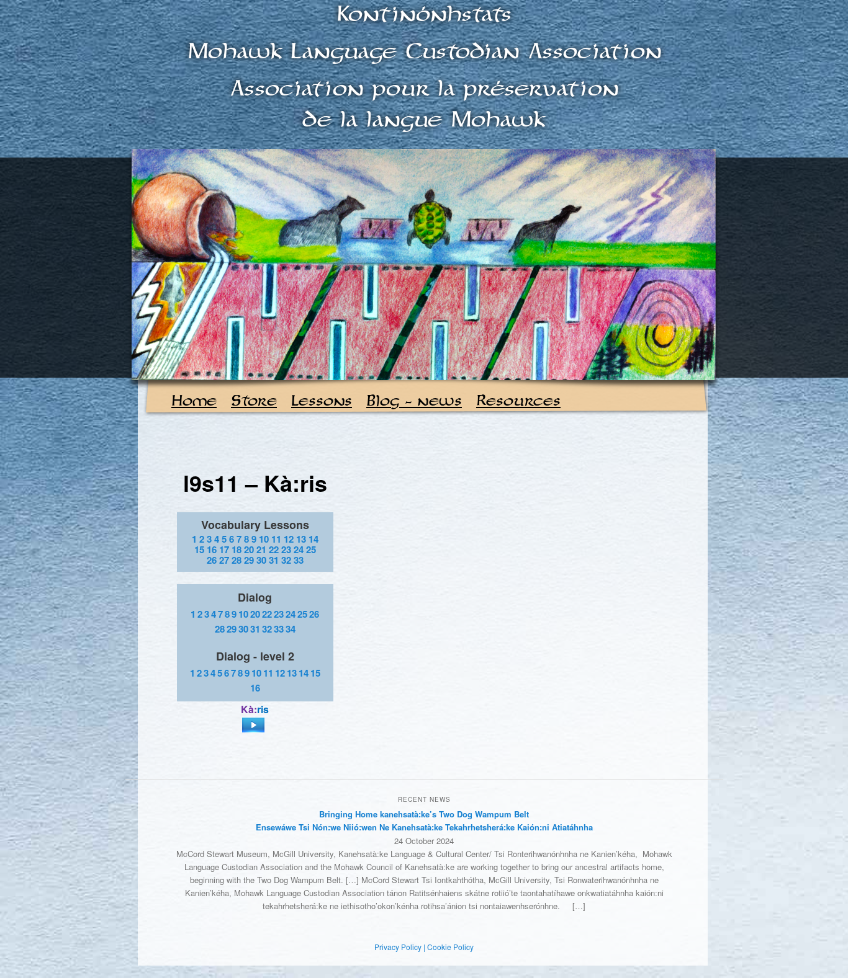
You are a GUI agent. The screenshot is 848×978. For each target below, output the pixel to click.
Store (254, 401)
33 (299, 560)
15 (199, 549)
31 (274, 560)
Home (194, 401)
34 (290, 629)
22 (274, 549)
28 (236, 560)
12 (289, 539)
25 (311, 549)
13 (301, 539)
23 (286, 549)
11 (276, 539)
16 (212, 549)
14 (313, 539)
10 (264, 539)
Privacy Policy (398, 946)
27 (224, 560)
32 (286, 560)
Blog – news (414, 401)
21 (261, 549)
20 (249, 549)
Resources (518, 401)
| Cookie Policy (448, 946)
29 (249, 560)
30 (261, 560)
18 (236, 549)
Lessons (321, 401)
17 (224, 549)
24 (299, 549)
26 (212, 560)
